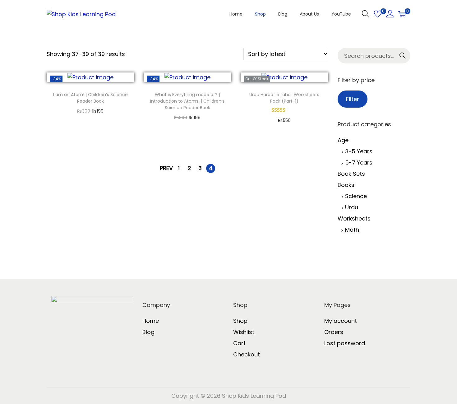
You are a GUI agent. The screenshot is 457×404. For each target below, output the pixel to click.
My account (340, 321)
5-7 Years (358, 162)
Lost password (344, 343)
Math (352, 230)
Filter (352, 99)
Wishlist (243, 332)
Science (356, 196)
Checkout (246, 354)
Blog (148, 332)
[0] (377, 14)
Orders (333, 332)
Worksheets (354, 218)
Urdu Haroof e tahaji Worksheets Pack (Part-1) (284, 97)
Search (397, 57)
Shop (240, 321)
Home (150, 321)
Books (346, 185)
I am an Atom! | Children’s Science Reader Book (90, 97)
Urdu (351, 207)
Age (343, 140)
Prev (166, 168)
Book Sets (351, 174)
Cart (239, 343)
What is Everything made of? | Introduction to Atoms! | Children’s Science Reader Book (187, 101)
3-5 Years (358, 151)
